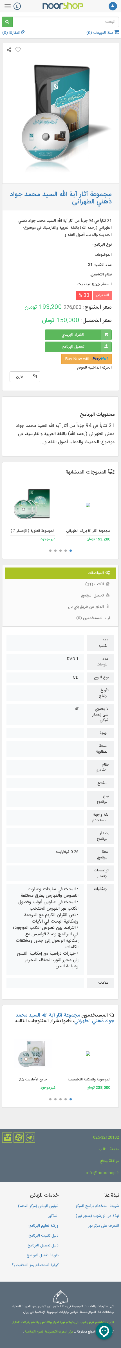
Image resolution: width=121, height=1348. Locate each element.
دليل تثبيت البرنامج (43, 1235)
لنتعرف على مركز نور (103, 1226)
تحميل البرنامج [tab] (93, 595)
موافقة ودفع (109, 1161)
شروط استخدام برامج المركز (97, 1206)
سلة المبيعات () (100, 33)
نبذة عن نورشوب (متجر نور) (97, 1216)
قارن (19, 376)
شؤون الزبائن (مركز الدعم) (38, 1206)
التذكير (53, 1216)
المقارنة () (11, 33)
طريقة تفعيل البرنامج (43, 1255)
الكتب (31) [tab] (95, 584)
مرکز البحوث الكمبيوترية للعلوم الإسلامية (48, 1331)
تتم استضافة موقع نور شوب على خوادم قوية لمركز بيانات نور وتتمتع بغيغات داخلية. (63, 1322)
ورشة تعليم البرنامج (43, 1226)
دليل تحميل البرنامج (43, 1245)
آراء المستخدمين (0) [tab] (93, 618)
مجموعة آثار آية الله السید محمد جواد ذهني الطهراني (64, 1018)
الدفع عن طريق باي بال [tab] (86, 607)
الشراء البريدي (73, 334)
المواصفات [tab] (96, 573)
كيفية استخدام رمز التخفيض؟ (35, 1265)
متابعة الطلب (109, 1149)
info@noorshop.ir (102, 1173)
